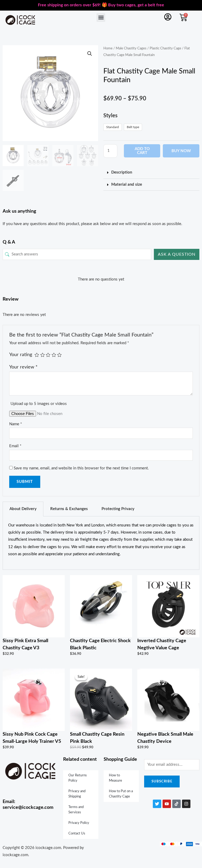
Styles (110, 115)
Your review (23, 367)
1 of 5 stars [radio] (36, 355)
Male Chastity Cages (131, 48)
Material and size (126, 184)
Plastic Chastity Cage (165, 48)
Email (15, 446)
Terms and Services (76, 809)
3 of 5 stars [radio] (48, 355)
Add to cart (142, 151)
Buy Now (181, 151)
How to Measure (115, 778)
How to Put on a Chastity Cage (121, 794)
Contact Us (76, 833)
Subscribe (162, 781)
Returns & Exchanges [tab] (69, 509)
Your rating (20, 354)
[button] (101, 17)
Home (108, 48)
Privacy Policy (78, 823)
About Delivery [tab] (23, 509)
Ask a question (176, 254)
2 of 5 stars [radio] (42, 355)
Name (15, 424)
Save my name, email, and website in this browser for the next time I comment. (81, 468)
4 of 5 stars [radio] (54, 355)
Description (121, 172)
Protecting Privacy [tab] (118, 509)
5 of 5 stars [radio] (59, 355)
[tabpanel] (101, 543)
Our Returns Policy (77, 778)
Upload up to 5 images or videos (39, 404)
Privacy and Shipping (76, 794)
